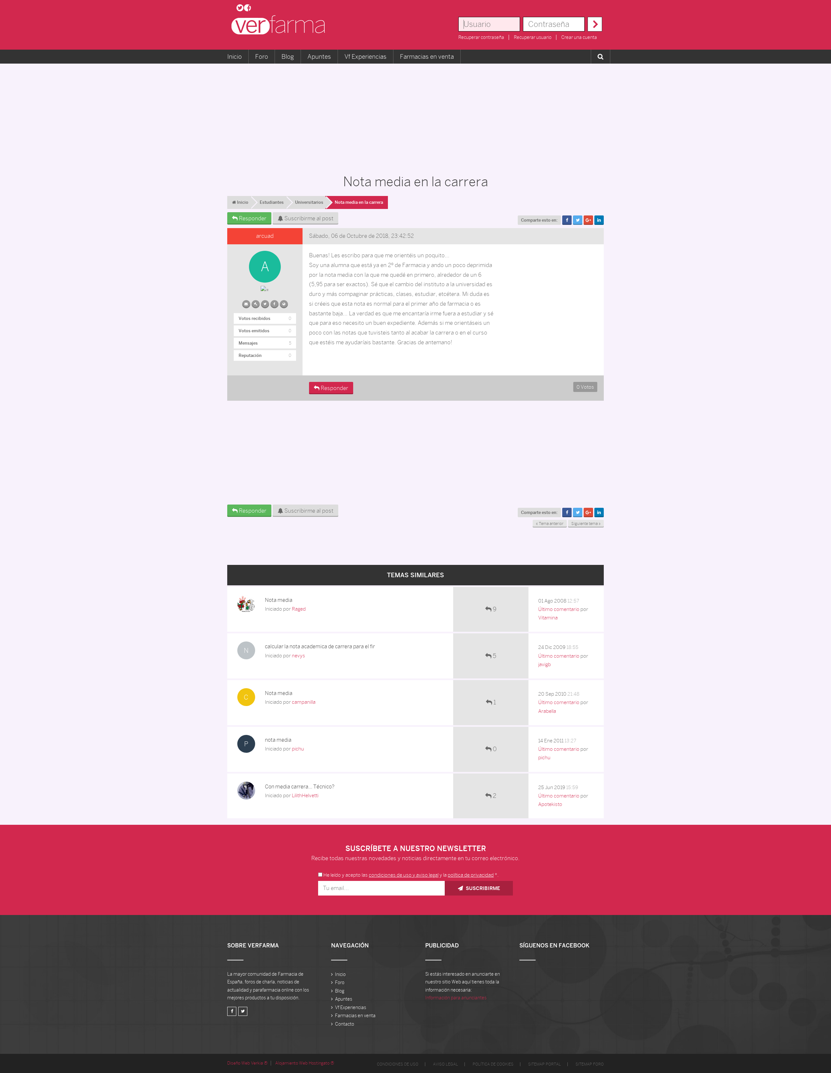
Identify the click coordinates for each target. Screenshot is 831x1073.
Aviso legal (445, 1064)
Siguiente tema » (586, 523)
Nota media (278, 600)
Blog (287, 56)
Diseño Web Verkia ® (247, 1063)
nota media (278, 740)
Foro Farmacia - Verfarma (280, 25)
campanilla (304, 702)
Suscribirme (482, 888)
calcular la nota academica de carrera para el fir (320, 646)
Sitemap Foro (590, 1064)
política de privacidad (471, 875)
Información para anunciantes (456, 997)
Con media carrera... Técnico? (299, 787)
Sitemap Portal (544, 1064)
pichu (298, 748)
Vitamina (548, 617)
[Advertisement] (415, 115)
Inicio (234, 56)
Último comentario (558, 609)
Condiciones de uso (397, 1064)
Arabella (547, 711)
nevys (298, 655)
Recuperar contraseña (481, 37)
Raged (299, 609)
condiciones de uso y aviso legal (404, 875)
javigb (544, 664)
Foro (261, 56)
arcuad (265, 236)
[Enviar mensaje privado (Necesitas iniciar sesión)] (246, 302)
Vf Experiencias (365, 56)
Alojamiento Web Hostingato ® (304, 1063)
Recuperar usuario (533, 37)
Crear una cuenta (579, 37)
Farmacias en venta (427, 56)
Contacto (344, 1024)
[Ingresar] (595, 24)
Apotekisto (550, 804)
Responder (252, 218)
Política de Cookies (493, 1064)
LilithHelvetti (305, 795)
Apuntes (319, 56)
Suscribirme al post (308, 218)
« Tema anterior (550, 523)
